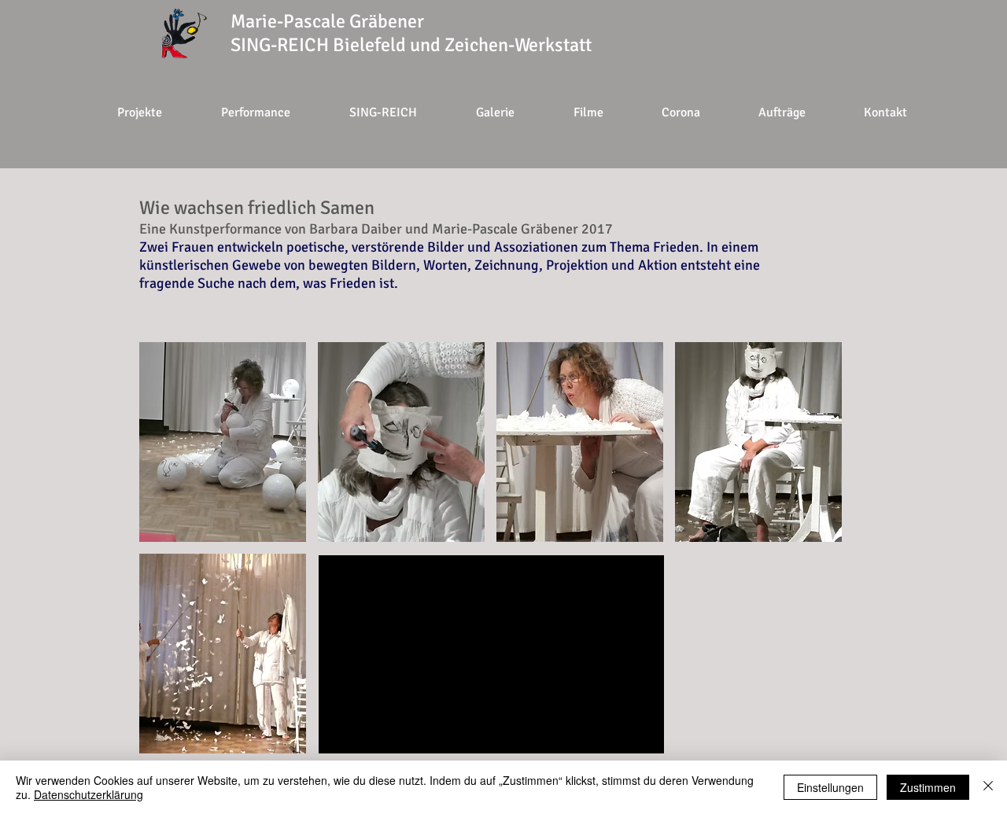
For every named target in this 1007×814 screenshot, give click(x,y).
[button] (680, 112)
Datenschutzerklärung (88, 794)
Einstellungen (830, 787)
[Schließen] (988, 787)
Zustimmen (928, 787)
